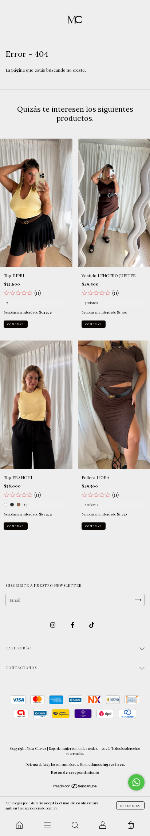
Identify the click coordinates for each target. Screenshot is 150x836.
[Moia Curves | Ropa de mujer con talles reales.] (19, 825)
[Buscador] (75, 825)
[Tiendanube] (75, 787)
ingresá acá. (113, 764)
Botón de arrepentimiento (75, 772)
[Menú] (47, 825)
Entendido (130, 805)
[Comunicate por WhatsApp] (136, 782)
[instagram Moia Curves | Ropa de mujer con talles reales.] (53, 625)
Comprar (15, 324)
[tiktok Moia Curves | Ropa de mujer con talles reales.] (91, 625)
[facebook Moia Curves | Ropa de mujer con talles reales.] (73, 625)
